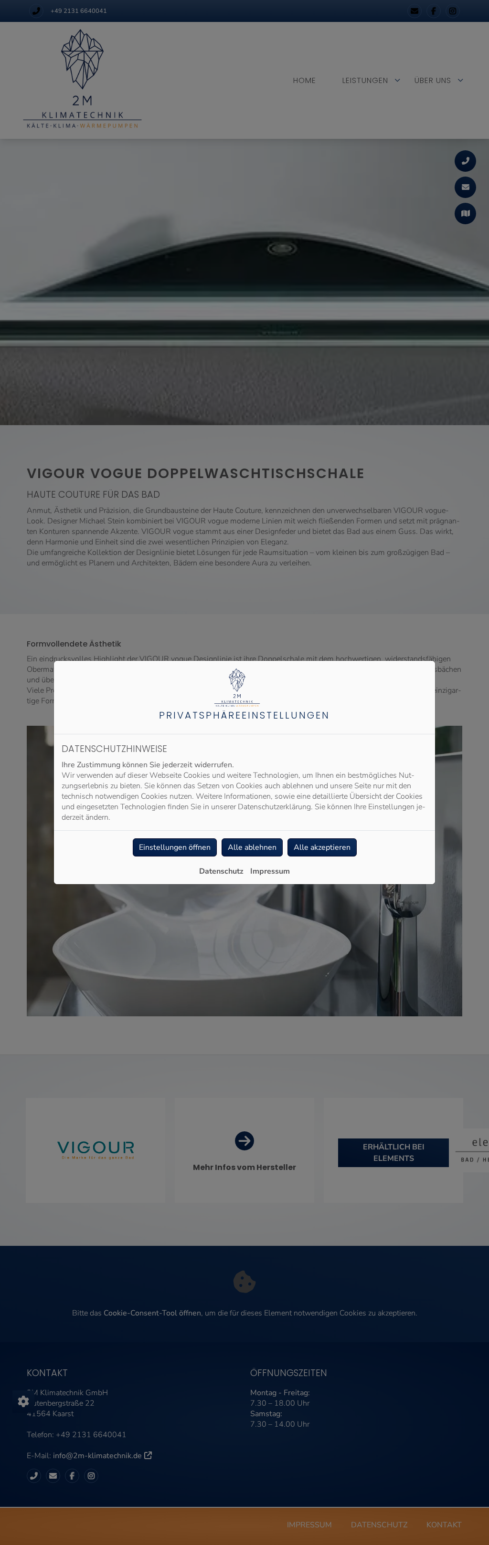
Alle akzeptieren (322, 847)
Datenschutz (221, 871)
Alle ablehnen (252, 847)
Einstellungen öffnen (175, 847)
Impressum (270, 871)
